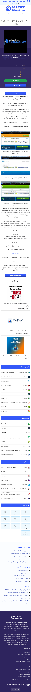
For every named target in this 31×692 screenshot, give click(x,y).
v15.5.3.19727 (24, 394)
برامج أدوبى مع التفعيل (23, 567)
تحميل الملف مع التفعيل (15, 85)
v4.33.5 (25, 407)
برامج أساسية (25, 528)
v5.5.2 (25, 381)
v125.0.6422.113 (23, 411)
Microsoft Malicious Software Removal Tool (10, 450)
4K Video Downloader (6, 407)
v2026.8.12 (24, 446)
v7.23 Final (25, 389)
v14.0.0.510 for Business (6, 436)
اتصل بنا (5, 1)
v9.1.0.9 (25, 498)
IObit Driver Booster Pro (6, 385)
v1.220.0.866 (24, 455)
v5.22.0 (25, 398)
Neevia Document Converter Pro (8, 467)
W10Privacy (4, 442)
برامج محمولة (5, 521)
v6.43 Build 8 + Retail (23, 372)
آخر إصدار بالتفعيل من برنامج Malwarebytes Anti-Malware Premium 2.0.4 (15, 56)
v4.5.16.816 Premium (22, 489)
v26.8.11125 (24, 428)
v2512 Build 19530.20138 (21, 402)
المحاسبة (5, 528)
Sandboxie (3, 432)
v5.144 (25, 450)
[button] (27, 21)
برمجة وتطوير (15, 521)
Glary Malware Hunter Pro (7, 455)
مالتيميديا (25, 521)
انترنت (15, 528)
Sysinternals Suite (5, 446)
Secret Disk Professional (6, 485)
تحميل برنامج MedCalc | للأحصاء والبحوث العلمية (19, 331)
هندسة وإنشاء (15, 514)
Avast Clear (3, 428)
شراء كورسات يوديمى (13, 1)
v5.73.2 (25, 432)
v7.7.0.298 (25, 467)
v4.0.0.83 (25, 476)
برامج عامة (26, 514)
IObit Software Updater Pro (7, 498)
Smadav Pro (4, 424)
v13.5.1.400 (24, 385)
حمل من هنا (15, 254)
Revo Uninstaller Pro (5, 381)
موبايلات (5, 514)
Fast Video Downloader (6, 476)
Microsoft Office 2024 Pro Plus (8, 403)
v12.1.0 (25, 480)
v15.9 (26, 424)
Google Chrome (4, 411)
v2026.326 (24, 484)
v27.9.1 (25, 377)
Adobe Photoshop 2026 (6, 377)
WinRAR (3, 390)
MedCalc (3, 472)
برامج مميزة (27, 586)
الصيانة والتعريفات (25, 535)
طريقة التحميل (22, 1)
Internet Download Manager (7, 373)
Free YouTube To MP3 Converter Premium (10, 494)
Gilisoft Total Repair (5, 480)
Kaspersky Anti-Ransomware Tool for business (11, 438)
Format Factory (4, 398)
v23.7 (26, 472)
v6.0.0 (25, 442)
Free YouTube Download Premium (8, 489)
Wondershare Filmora (6, 394)
